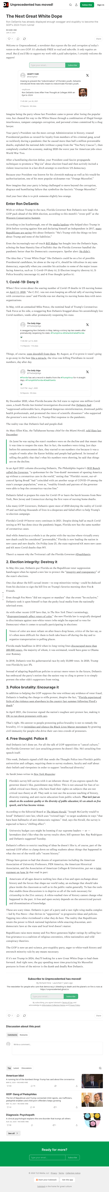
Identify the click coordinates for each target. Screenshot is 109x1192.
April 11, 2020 (18, 292)
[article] (54, 1081)
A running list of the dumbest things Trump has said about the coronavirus (40, 1079)
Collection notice (73, 1173)
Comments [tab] (12, 1035)
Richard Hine (11, 30)
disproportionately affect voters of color (29, 616)
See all (11, 1133)
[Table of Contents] (3, 596)
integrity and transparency (81, 572)
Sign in (100, 4)
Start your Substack (47, 1179)
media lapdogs (61, 225)
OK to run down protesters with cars (26, 716)
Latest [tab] (16, 1068)
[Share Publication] (76, 4)
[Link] (2, 204)
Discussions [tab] (27, 1068)
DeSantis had (83, 405)
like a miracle (38, 358)
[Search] (70, 4)
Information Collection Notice (53, 1005)
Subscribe (87, 4)
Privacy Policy (74, 1005)
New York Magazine (44, 774)
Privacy (54, 1173)
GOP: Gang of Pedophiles (21, 1094)
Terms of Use (67, 1002)
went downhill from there (41, 354)
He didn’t (84, 251)
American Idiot (15, 1075)
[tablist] (17, 1035)
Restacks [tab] (24, 1035)
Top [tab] (9, 1068)
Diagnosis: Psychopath (20, 1114)
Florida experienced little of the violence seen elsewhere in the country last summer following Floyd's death (53, 701)
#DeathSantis (83, 554)
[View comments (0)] (18, 38)
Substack (41, 1186)
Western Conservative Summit (23, 218)
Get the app (67, 1179)
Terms (61, 1173)
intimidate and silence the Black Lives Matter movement (55, 727)
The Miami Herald (56, 812)
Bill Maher (52, 243)
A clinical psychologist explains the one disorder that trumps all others (38, 1118)
